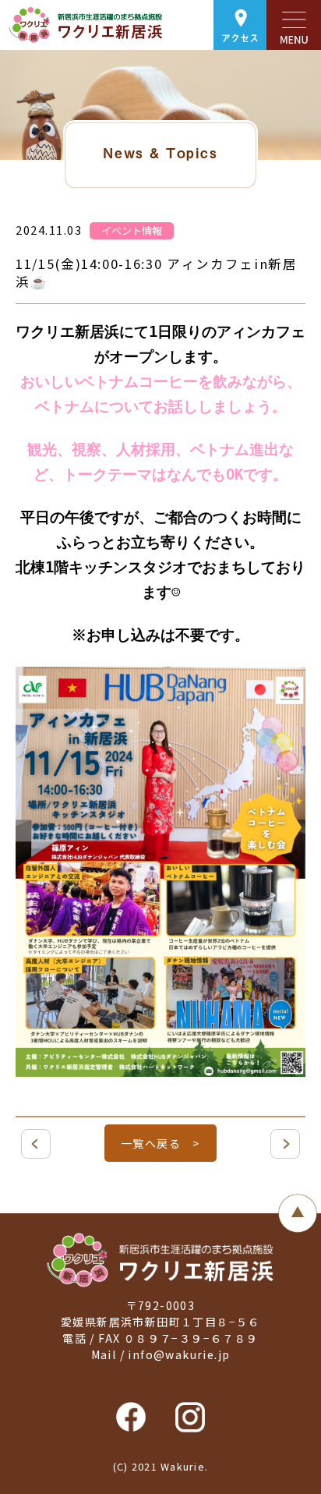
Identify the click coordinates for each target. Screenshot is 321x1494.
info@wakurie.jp (179, 1354)
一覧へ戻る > (160, 1143)
